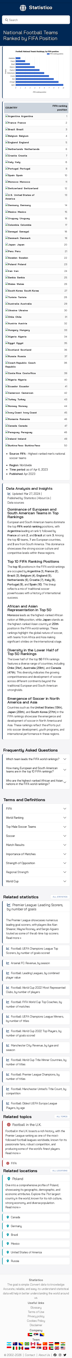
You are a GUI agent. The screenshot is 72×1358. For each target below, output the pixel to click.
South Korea (39, 712)
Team (36, 1339)
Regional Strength (17, 872)
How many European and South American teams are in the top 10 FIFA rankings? (32, 769)
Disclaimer (36, 1325)
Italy (17, 162)
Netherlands (15, 580)
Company (36, 1330)
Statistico (40, 7)
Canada (22, 425)
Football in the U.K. (27, 1124)
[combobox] (36, 19)
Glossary (36, 1307)
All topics (62, 1116)
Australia (25, 303)
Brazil (19, 129)
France (22, 122)
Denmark (25, 238)
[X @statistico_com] (65, 1355)
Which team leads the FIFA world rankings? (32, 759)
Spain (19, 175)
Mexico (22, 211)
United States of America (26, 1252)
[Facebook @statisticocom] (55, 1355)
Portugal (25, 168)
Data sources (15, 502)
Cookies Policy (36, 1320)
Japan (46, 619)
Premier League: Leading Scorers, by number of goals (35, 907)
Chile (10, 668)
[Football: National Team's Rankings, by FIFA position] (36, 72)
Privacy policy (36, 1316)
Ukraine (23, 310)
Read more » (13, 938)
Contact (30, 1355)
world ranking (32, 526)
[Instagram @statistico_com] (60, 1355)
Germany (25, 205)
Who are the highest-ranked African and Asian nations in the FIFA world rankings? (34, 782)
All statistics (60, 896)
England (42, 575)
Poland (22, 264)
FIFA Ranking (30, 561)
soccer (39, 548)
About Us (44, 498)
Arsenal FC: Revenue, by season (30, 963)
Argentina (27, 116)
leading (25, 531)
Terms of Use (36, 1312)
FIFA (20, 526)
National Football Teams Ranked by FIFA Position (30, 35)
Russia (22, 356)
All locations (59, 1170)
